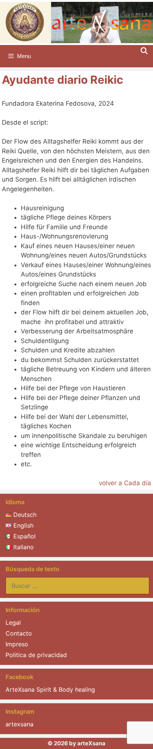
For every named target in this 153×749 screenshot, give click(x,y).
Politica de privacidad (36, 655)
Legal (13, 622)
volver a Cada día (125, 483)
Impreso (17, 644)
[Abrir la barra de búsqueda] (144, 51)
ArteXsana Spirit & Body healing (50, 689)
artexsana (19, 724)
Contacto (19, 633)
